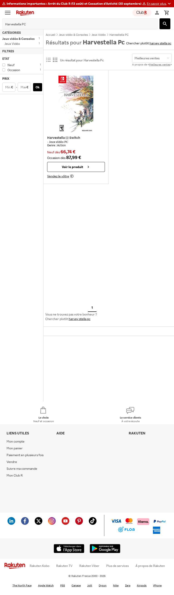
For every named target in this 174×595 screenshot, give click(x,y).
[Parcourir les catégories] (9, 13)
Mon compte (15, 441)
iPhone (157, 585)
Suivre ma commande (22, 468)
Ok (38, 87)
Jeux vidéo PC (58, 142)
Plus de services (117, 565)
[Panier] (166, 13)
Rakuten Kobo (39, 565)
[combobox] (76, 24)
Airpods (142, 585)
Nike (115, 585)
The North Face (21, 585)
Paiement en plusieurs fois (25, 455)
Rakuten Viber (89, 565)
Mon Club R (15, 475)
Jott (89, 585)
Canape (76, 585)
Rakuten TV (64, 565)
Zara (127, 585)
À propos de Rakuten (150, 565)
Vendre (12, 462)
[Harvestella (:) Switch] (76, 104)
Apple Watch (46, 585)
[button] (159, 3)
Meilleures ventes (159, 64)
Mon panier (15, 448)
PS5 (62, 585)
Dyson (102, 585)
